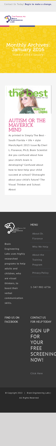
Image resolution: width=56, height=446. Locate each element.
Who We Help (40, 246)
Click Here (36, 373)
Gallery (33, 99)
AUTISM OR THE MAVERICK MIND (22, 99)
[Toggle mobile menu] (50, 20)
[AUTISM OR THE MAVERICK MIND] (28, 99)
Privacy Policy (40, 272)
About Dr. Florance (37, 236)
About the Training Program (38, 259)
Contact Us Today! (14, 4)
